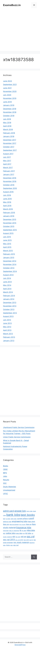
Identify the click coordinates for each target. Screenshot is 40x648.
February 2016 (9, 213)
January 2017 (8, 174)
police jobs (11, 533)
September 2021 (10, 84)
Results (6, 480)
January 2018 (8, 136)
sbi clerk (18, 537)
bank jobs (13, 514)
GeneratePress (20, 645)
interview (6, 530)
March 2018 (8, 129)
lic (21, 530)
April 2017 (7, 164)
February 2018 (9, 133)
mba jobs (31, 530)
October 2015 (8, 226)
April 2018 (7, 126)
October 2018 (8, 116)
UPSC (5, 494)
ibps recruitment (14, 524)
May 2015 (7, 244)
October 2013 (8, 309)
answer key (20, 510)
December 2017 (9, 140)
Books (5, 466)
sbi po (23, 536)
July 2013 (7, 320)
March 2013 (8, 334)
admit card (8, 511)
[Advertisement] (20, 31)
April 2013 (7, 330)
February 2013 (9, 337)
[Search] (34, 557)
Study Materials (9, 487)
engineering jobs (19, 521)
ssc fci (31, 540)
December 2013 (9, 303)
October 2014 (8, 268)
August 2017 (8, 154)
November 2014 (9, 264)
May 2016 (7, 202)
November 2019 (9, 98)
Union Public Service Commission (17, 437)
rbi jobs (28, 533)
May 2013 (7, 327)
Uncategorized (9, 490)
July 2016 (7, 195)
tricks (8, 545)
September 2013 (10, 313)
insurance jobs (23, 527)
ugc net (16, 545)
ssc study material (21, 542)
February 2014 (9, 296)
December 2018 (9, 109)
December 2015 (9, 219)
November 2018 (9, 112)
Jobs (5, 476)
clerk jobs (14, 518)
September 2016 (10, 188)
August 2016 (8, 192)
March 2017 (8, 168)
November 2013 (9, 306)
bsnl (4, 518)
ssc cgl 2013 (9, 539)
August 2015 (8, 233)
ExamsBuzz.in (12, 5)
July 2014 (7, 278)
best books (28, 514)
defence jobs (7, 521)
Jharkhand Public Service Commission (18, 427)
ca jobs (8, 518)
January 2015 (8, 258)
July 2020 (7, 95)
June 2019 (7, 102)
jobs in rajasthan (14, 530)
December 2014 (9, 261)
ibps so (28, 524)
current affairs (22, 519)
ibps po (6, 524)
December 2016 (9, 178)
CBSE (5, 469)
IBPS (5, 473)
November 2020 (10, 91)
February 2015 (9, 254)
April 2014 (7, 289)
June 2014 (7, 282)
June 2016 (7, 199)
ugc (11, 545)
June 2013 (7, 323)
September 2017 (10, 150)
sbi (13, 536)
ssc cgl (30, 536)
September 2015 (10, 230)
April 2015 (7, 247)
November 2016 (9, 181)
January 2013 (8, 341)
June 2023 (7, 81)
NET (4, 533)
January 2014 (8, 299)
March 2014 (8, 292)
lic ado (24, 530)
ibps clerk (31, 521)
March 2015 (8, 251)
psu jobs (19, 533)
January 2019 (8, 105)
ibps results (22, 524)
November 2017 (9, 143)
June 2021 (7, 88)
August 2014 (8, 275)
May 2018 (7, 123)
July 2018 (7, 119)
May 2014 (7, 285)
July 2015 (7, 237)
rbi (24, 533)
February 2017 (9, 171)
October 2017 (8, 147)
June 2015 (7, 240)
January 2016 (8, 216)
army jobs (30, 511)
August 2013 (8, 316)
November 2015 (9, 223)
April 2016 (7, 206)
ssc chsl (26, 540)
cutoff (31, 518)
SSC (5, 483)
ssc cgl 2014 (19, 540)
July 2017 (7, 157)
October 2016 (8, 185)
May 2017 (7, 161)
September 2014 (10, 271)
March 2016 (8, 209)
